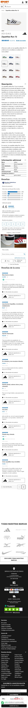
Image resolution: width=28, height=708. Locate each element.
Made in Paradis (5, 675)
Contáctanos (14, 573)
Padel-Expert (18, 655)
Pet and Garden (19, 658)
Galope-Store (5, 666)
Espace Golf (4, 662)
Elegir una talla (14, 706)
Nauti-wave (4, 677)
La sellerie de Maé (6, 673)
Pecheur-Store (19, 656)
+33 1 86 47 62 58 (14, 578)
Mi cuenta (4, 623)
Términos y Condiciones (8, 639)
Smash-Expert (18, 662)
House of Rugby (5, 671)
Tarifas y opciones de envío (8, 647)
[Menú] (2, 6)
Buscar (9, 6)
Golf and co (4, 668)
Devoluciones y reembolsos (9, 641)
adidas (6, 33)
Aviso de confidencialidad (8, 649)
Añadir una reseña (21, 40)
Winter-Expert (18, 677)
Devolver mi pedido (6, 628)
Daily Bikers (4, 656)
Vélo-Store (17, 675)
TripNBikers (18, 673)
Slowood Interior (19, 660)
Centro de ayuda (5, 624)
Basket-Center (5, 655)
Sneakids (17, 666)
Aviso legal (4, 643)
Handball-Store (5, 670)
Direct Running (5, 658)
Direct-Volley (4, 660)
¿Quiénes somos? (6, 636)
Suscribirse (14, 695)
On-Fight (3, 679)
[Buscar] (6, 6)
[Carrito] (26, 2)
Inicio (3, 10)
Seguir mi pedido (6, 626)
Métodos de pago (6, 645)
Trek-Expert (18, 670)
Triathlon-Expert (19, 671)
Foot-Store (4, 664)
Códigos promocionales (7, 630)
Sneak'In (17, 664)
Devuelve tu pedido (14, 602)
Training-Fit (18, 668)
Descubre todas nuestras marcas (14, 559)
